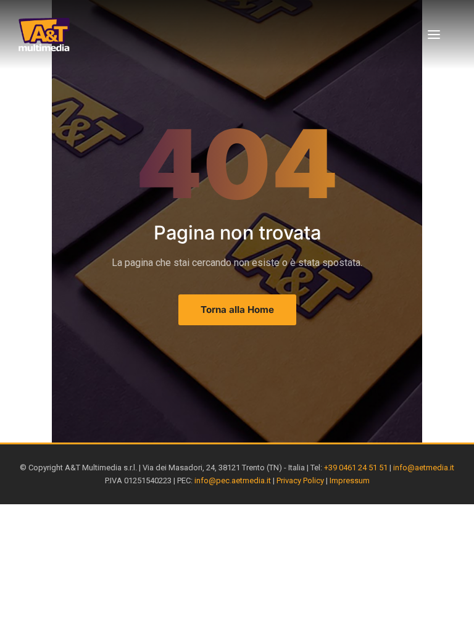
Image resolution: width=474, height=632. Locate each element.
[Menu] (434, 34)
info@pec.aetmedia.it (232, 480)
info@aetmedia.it (423, 467)
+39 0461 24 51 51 (356, 467)
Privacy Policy (300, 480)
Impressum (350, 480)
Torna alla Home (237, 309)
